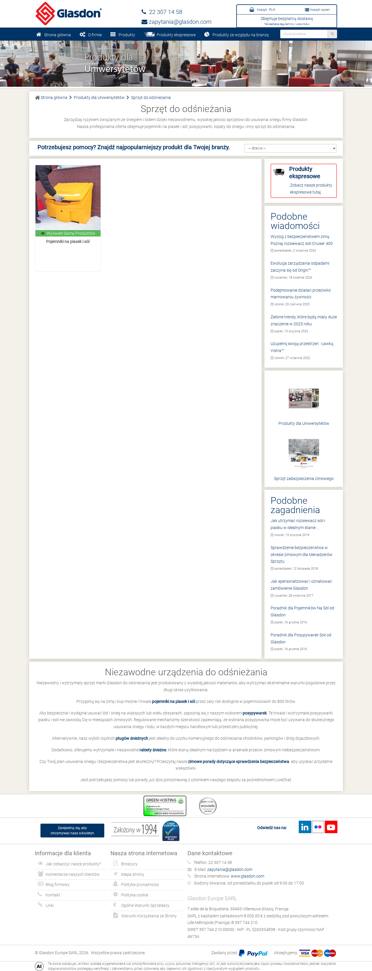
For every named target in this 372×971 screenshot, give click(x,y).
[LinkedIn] (305, 827)
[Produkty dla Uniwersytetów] (186, 63)
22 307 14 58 (164, 11)
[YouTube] (331, 827)
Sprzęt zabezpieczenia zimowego (304, 478)
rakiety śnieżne (153, 750)
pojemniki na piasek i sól (173, 701)
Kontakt (53, 895)
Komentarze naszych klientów (73, 874)
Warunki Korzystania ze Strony (149, 916)
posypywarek (255, 713)
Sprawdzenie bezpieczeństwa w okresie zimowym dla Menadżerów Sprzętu (301, 554)
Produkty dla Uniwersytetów (303, 423)
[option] (186, 63)
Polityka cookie (134, 895)
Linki (50, 905)
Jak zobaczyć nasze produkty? (73, 864)
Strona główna (57, 35)
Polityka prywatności (140, 884)
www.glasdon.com (247, 876)
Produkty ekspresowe (175, 35)
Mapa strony (132, 874)
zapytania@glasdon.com (179, 21)
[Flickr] (318, 827)
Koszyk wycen (319, 10)
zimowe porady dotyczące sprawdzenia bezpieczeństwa (238, 761)
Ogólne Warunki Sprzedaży (145, 905)
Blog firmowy (57, 884)
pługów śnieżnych (132, 738)
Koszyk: (265, 10)
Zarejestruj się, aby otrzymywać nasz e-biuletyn (72, 830)
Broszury (129, 864)
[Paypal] (253, 952)
